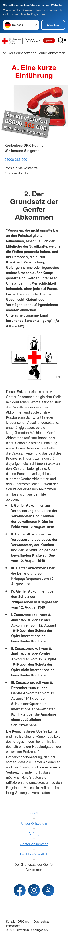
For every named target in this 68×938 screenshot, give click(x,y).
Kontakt (10, 921)
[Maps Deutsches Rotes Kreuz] (48, 890)
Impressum (13, 925)
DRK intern (24, 921)
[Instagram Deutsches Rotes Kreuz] (34, 890)
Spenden (49, 40)
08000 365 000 (16, 159)
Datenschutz (41, 921)
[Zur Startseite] (21, 40)
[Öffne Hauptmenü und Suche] (61, 40)
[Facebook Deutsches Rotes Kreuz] (20, 890)
